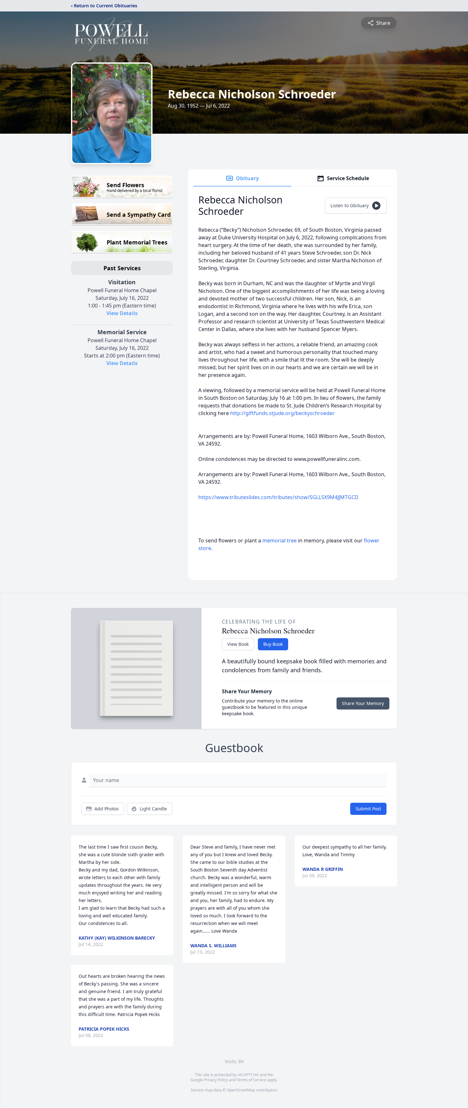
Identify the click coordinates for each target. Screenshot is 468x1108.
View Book (238, 644)
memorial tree (279, 540)
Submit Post (368, 809)
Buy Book (273, 644)
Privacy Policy (216, 1080)
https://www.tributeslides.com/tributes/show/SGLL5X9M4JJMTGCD (278, 497)
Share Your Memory (363, 703)
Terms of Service (251, 1080)
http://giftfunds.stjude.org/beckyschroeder (282, 413)
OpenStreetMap (241, 1090)
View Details (122, 313)
